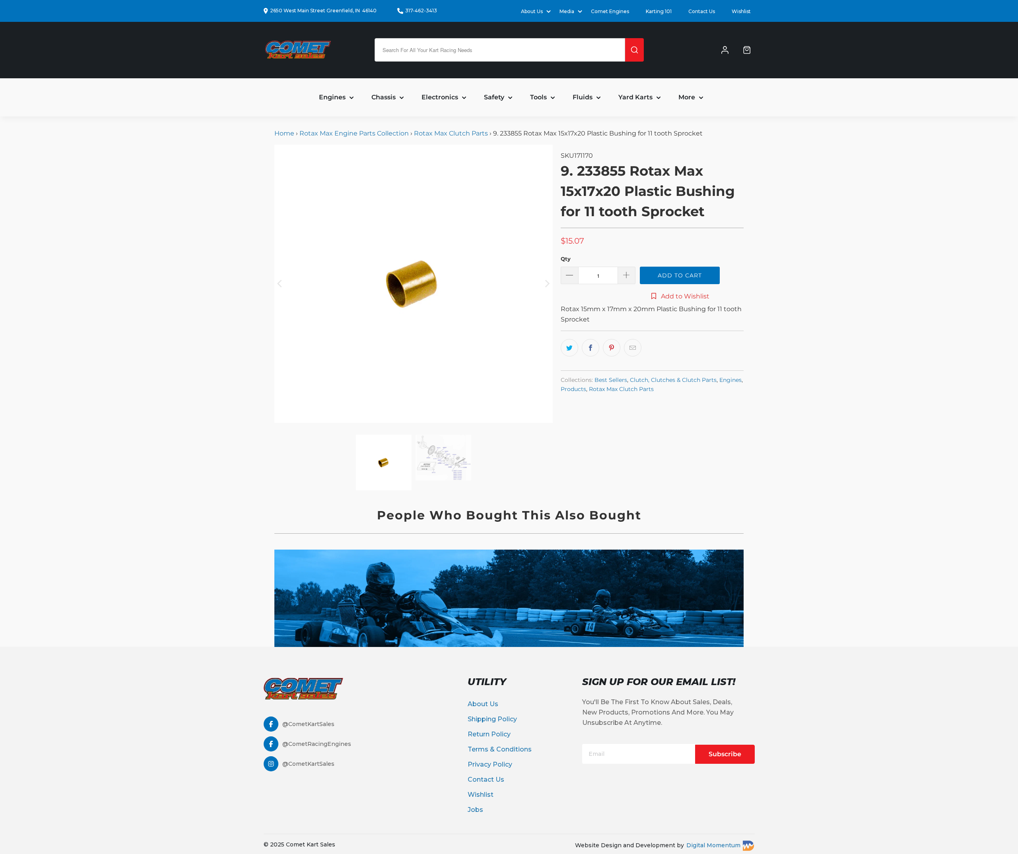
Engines (730, 379)
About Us (483, 704)
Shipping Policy (492, 719)
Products (573, 389)
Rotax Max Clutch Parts (451, 133)
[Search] (634, 50)
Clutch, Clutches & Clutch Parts (673, 379)
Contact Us (701, 11)
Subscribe (725, 754)
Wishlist (741, 11)
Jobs (475, 809)
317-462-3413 (421, 11)
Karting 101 (659, 11)
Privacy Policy (490, 764)
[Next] (546, 284)
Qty (566, 259)
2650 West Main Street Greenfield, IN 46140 (323, 11)
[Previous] (280, 284)
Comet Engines (610, 11)
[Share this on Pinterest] (611, 347)
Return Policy (489, 734)
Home (285, 133)
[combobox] (500, 50)
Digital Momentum (713, 845)
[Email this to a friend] (632, 347)
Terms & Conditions (500, 749)
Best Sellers (610, 379)
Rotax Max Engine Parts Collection (354, 133)
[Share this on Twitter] (569, 347)
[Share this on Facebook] (590, 347)
